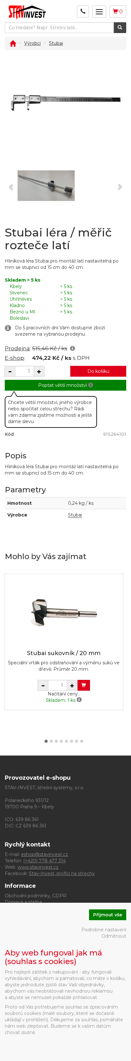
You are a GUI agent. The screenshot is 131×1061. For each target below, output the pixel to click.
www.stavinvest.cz (38, 867)
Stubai (75, 515)
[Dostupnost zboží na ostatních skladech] (79, 700)
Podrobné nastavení (103, 930)
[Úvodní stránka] (13, 43)
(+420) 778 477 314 (44, 861)
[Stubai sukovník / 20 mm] (63, 612)
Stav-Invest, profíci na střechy (62, 873)
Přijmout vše (107, 915)
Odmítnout (113, 936)
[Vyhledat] (120, 27)
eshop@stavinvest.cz (44, 854)
